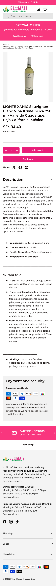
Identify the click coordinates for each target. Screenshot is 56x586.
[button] (45, 9)
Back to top (28, 444)
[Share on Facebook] (20, 167)
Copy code (38, 36)
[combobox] (28, 16)
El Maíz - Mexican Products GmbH (22, 579)
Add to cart (37, 150)
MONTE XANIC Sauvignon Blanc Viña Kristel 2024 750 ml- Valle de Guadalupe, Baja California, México (28, 47)
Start (5, 44)
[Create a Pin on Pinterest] (26, 167)
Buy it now (28, 159)
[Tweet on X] (14, 167)
